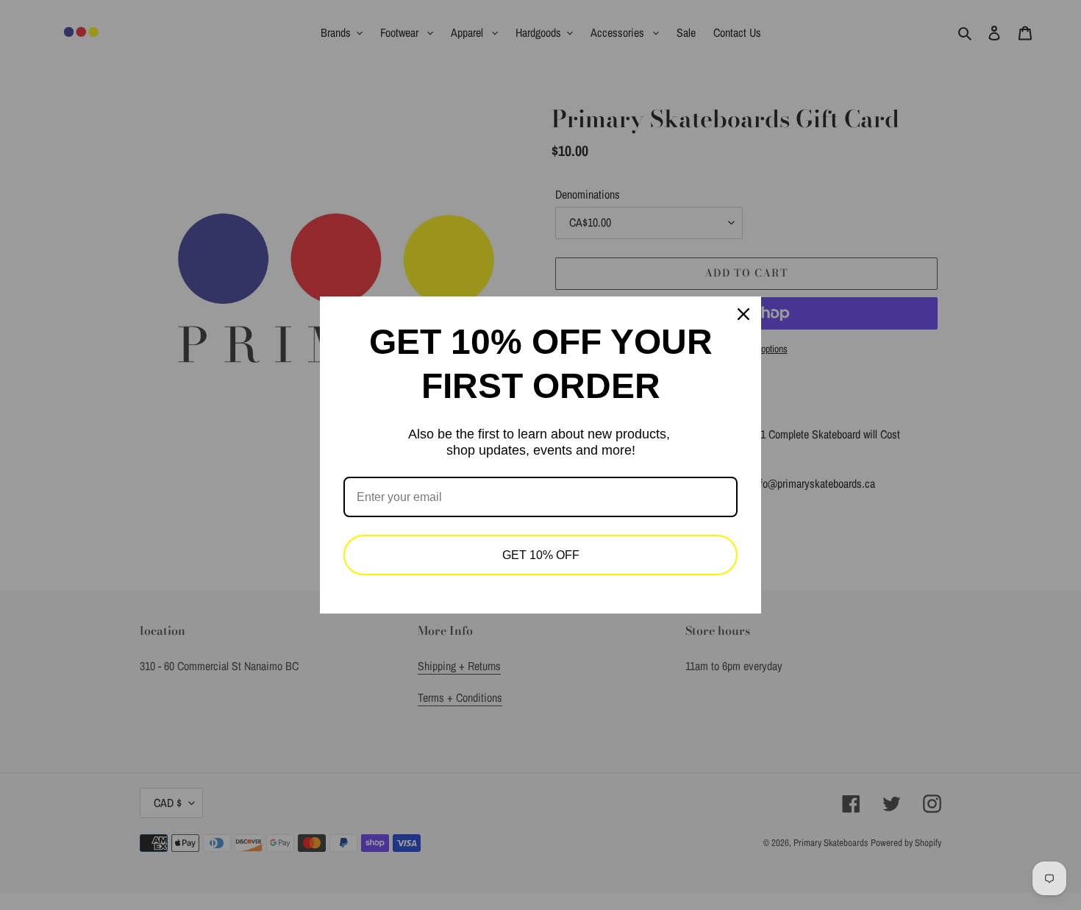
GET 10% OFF (540, 555)
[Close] (743, 314)
